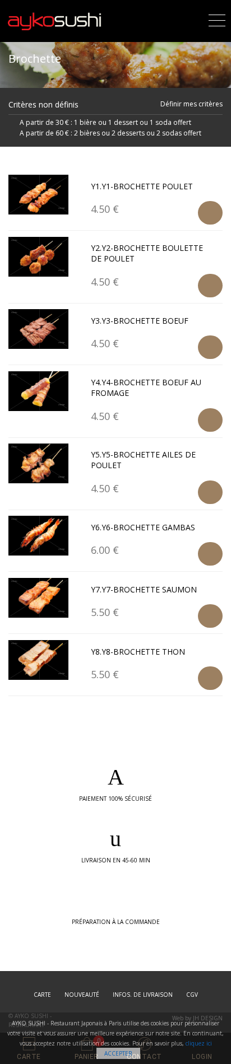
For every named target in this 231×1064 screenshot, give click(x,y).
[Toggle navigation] (217, 18)
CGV (192, 994)
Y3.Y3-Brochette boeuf (139, 320)
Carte (42, 994)
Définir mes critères (191, 104)
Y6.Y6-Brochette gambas (143, 527)
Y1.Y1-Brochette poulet (142, 186)
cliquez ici (199, 1043)
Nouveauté (81, 994)
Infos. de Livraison (143, 994)
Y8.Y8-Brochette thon (138, 651)
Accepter (118, 1053)
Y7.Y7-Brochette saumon (144, 589)
